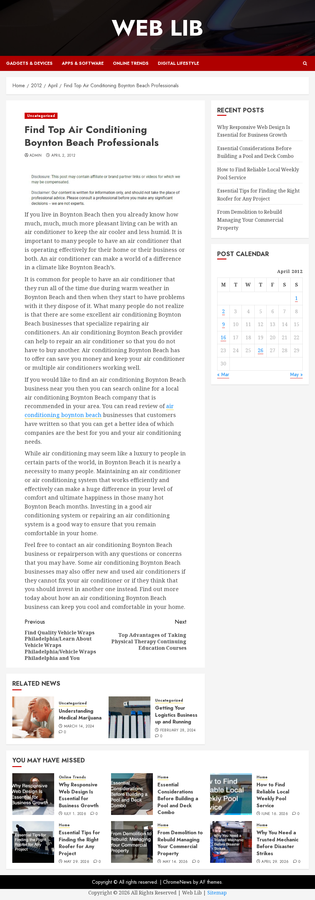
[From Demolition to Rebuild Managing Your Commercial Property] (132, 842)
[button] (305, 63)
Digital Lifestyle (178, 63)
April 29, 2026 (275, 861)
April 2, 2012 (63, 155)
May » (296, 374)
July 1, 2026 (75, 814)
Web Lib (157, 28)
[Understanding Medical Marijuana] (33, 717)
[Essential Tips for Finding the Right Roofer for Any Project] (33, 842)
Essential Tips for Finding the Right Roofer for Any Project (79, 843)
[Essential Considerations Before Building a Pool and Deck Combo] (132, 794)
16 (223, 337)
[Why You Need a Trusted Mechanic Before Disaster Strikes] (231, 842)
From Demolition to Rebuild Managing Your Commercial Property (250, 219)
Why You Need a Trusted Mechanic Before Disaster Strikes (277, 843)
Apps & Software (83, 63)
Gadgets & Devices (29, 63)
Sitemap (217, 892)
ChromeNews (177, 882)
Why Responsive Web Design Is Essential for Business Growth (78, 795)
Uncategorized (41, 116)
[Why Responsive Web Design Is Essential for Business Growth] (33, 794)
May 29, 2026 (76, 861)
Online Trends (131, 63)
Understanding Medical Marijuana (80, 714)
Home (163, 777)
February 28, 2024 (178, 730)
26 (260, 350)
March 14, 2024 (79, 726)
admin (36, 155)
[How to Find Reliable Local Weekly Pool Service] (231, 794)
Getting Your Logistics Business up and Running (176, 714)
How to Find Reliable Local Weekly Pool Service (273, 795)
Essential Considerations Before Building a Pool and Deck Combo (255, 152)
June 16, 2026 (274, 814)
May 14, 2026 (175, 861)
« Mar (223, 374)
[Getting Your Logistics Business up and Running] (129, 717)
